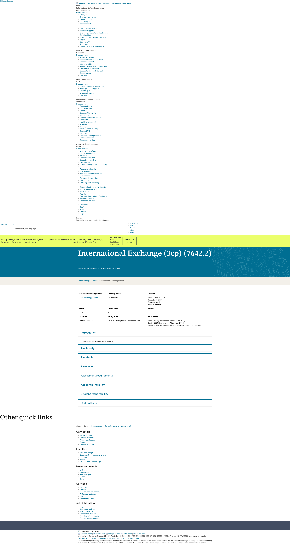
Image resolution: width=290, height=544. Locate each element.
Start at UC (85, 42)
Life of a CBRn (86, 64)
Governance (85, 176)
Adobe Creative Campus (90, 129)
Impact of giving (87, 93)
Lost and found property (90, 135)
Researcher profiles (88, 514)
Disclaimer (102, 538)
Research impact (87, 62)
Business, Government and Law (93, 455)
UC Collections (86, 108)
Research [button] (80, 50)
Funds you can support (89, 88)
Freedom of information (90, 516)
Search (79, 220)
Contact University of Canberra (93, 196)
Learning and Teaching (89, 183)
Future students (86, 435)
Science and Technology (90, 462)
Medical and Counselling (90, 492)
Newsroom (84, 472)
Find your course (91, 281)
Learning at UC (86, 180)
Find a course (81, 12)
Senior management (88, 153)
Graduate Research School (91, 71)
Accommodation (87, 499)
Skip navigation (6, 1)
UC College (84, 21)
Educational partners (89, 160)
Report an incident (87, 140)
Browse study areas (88, 17)
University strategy (88, 151)
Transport (84, 124)
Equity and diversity (88, 189)
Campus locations (87, 158)
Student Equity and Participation (94, 187)
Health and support (88, 122)
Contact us (84, 75)
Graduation (85, 162)
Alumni (83, 209)
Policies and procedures (90, 518)
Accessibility (118, 538)
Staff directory (86, 511)
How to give (85, 91)
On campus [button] (81, 99)
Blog (82, 479)
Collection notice (132, 538)
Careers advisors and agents (92, 46)
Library (83, 211)
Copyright (93, 538)
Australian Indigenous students (93, 37)
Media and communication (91, 173)
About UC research (88, 57)
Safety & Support (7, 224)
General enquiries (87, 444)
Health (82, 459)
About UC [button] (80, 144)
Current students (111, 426)
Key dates (84, 194)
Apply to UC (126, 426)
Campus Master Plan (88, 113)
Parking (83, 126)
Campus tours (86, 106)
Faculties (83, 155)
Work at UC (84, 192)
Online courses (86, 19)
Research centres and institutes (93, 66)
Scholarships (85, 35)
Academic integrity (88, 169)
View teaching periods (88, 298)
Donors (83, 442)
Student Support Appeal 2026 (92, 86)
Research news (86, 73)
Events (83, 477)
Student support (87, 31)
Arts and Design (86, 453)
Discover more (82, 55)
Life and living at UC (88, 28)
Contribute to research (89, 69)
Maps (82, 214)
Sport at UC (85, 131)
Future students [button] (83, 8)
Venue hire (84, 115)
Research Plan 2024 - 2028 (91, 59)
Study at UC (85, 15)
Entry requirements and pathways (94, 33)
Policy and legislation (89, 178)
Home (80, 281)
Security (83, 133)
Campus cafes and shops (90, 117)
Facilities (83, 111)
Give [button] (78, 79)
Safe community (87, 138)
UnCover (83, 470)
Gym (82, 496)
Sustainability (85, 171)
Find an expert (86, 474)
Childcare (84, 120)
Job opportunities (87, 509)
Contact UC (83, 538)
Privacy (110, 538)
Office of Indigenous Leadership (93, 164)
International (85, 24)
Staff (82, 207)
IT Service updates (88, 494)
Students (84, 205)
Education (84, 457)
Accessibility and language (25, 229)
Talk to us (84, 44)
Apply (82, 40)
